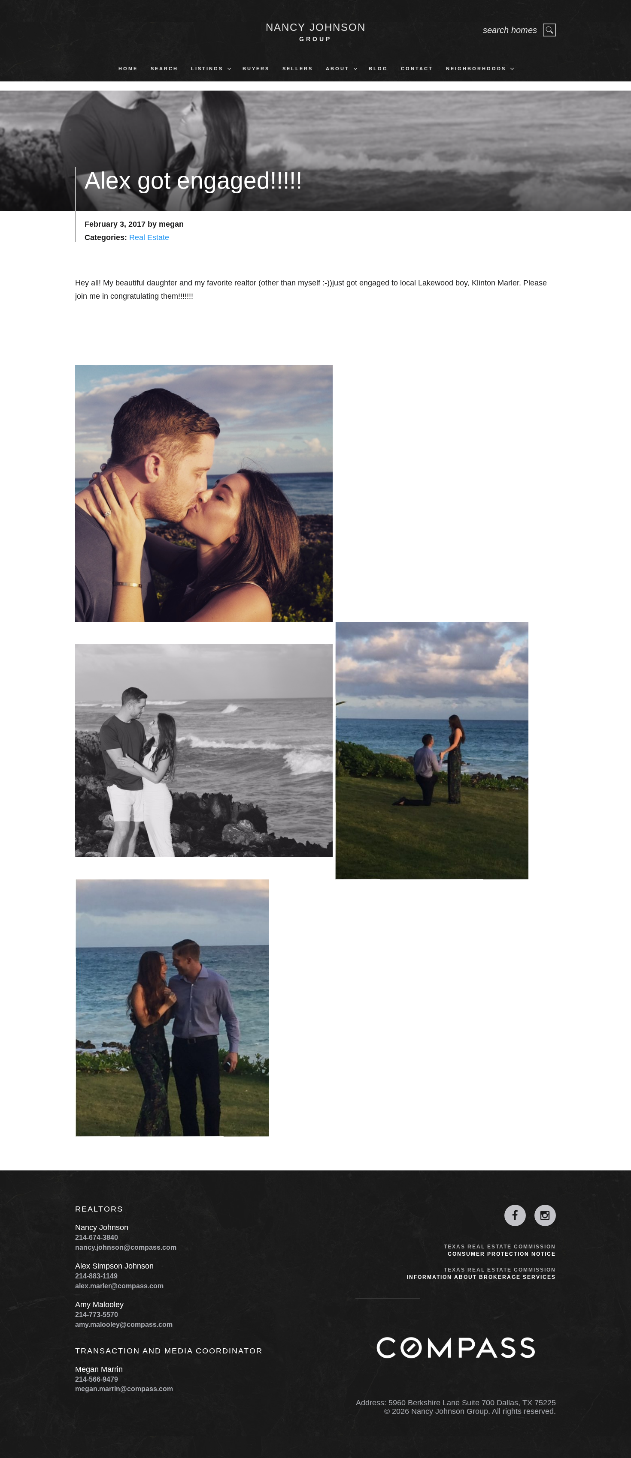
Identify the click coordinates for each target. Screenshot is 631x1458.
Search (164, 68)
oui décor (14, 1454)
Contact (417, 68)
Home (128, 68)
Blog (378, 68)
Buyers (256, 68)
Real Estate (149, 237)
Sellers (297, 68)
